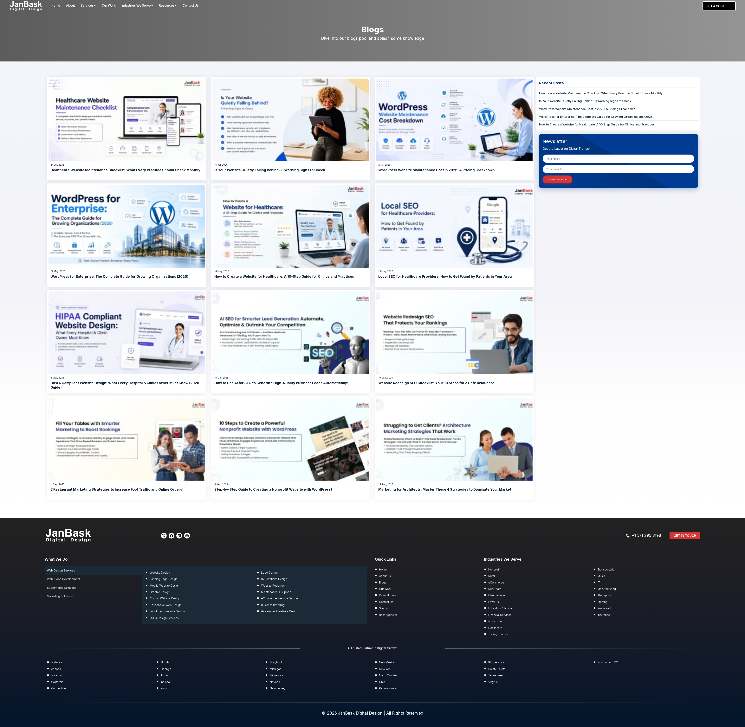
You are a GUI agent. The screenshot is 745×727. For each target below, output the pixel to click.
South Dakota (496, 669)
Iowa (164, 688)
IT (599, 582)
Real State (494, 588)
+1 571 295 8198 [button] (646, 535)
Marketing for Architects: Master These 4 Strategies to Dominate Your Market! (445, 489)
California (57, 682)
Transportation (607, 569)
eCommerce (496, 582)
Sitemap (384, 608)
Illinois (164, 675)
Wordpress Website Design (167, 611)
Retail (491, 575)
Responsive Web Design (165, 605)
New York (385, 669)
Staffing (602, 601)
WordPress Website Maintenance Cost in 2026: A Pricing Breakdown (436, 170)
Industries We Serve (136, 5)
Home (55, 5)
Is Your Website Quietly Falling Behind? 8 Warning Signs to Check (269, 170)
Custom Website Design (165, 598)
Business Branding (273, 605)
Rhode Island (496, 662)
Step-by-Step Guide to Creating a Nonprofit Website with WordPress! (273, 489)
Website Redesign (273, 585)
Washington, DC (608, 662)
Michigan (275, 669)
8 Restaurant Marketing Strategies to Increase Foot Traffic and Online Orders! (116, 489)
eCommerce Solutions (61, 587)
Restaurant (604, 608)
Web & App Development (63, 579)
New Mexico (387, 662)
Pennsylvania (387, 688)
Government (496, 621)
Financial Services (499, 614)
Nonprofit (494, 569)
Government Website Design (279, 611)
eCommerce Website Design (279, 598)
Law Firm (494, 601)
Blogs (382, 582)
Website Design (160, 572)
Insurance (604, 614)
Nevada (275, 682)
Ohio (382, 682)
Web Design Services (61, 570)
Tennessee (495, 675)
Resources (166, 5)
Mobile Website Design (164, 585)
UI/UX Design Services (164, 618)
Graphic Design (160, 592)
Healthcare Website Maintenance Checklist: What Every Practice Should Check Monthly (125, 170)
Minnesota (276, 675)
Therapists (604, 595)
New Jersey (277, 688)
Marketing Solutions (60, 596)
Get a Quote (716, 6)
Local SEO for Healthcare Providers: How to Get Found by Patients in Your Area (445, 276)
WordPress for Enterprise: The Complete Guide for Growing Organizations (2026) (119, 276)
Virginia (493, 682)
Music (601, 575)
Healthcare (495, 627)
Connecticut (59, 688)
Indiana (165, 682)
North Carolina (388, 675)
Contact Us (190, 5)
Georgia (166, 669)
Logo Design (269, 572)
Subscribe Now (557, 179)
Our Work (109, 5)
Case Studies (387, 595)
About (70, 5)
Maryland (276, 662)
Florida (165, 662)
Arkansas (57, 675)
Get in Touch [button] (685, 536)
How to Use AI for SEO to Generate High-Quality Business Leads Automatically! (281, 383)
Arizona (56, 669)
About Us (385, 575)
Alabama (56, 662)
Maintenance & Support (276, 592)
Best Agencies (388, 614)
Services (87, 5)
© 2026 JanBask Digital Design (353, 713)
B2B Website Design (274, 579)
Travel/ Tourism (498, 634)
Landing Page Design (163, 579)
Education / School (500, 608)
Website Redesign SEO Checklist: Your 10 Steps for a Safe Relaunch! (436, 383)
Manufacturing (497, 595)
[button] (164, 536)
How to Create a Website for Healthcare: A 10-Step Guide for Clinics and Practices (284, 276)
